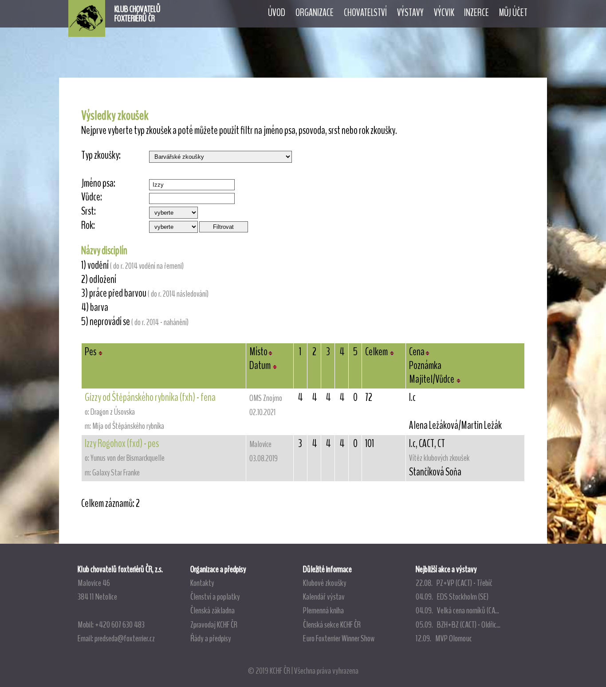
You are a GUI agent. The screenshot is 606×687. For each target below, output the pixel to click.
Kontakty (202, 583)
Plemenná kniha (323, 610)
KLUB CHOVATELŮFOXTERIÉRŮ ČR (137, 13)
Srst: (88, 211)
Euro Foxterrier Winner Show (338, 638)
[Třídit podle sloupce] (100, 351)
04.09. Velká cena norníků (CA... (457, 610)
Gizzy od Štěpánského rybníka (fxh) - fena (150, 397)
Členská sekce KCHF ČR (332, 624)
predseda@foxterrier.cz (124, 638)
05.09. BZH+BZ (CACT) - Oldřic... (458, 624)
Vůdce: (91, 197)
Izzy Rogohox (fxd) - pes (122, 443)
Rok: (88, 225)
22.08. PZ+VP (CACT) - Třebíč (454, 583)
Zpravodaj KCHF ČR (213, 624)
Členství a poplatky (215, 596)
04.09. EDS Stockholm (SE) (452, 596)
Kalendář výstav (324, 596)
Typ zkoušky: (101, 155)
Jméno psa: (98, 183)
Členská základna (212, 610)
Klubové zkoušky (324, 583)
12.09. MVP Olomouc (444, 638)
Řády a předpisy (210, 638)
